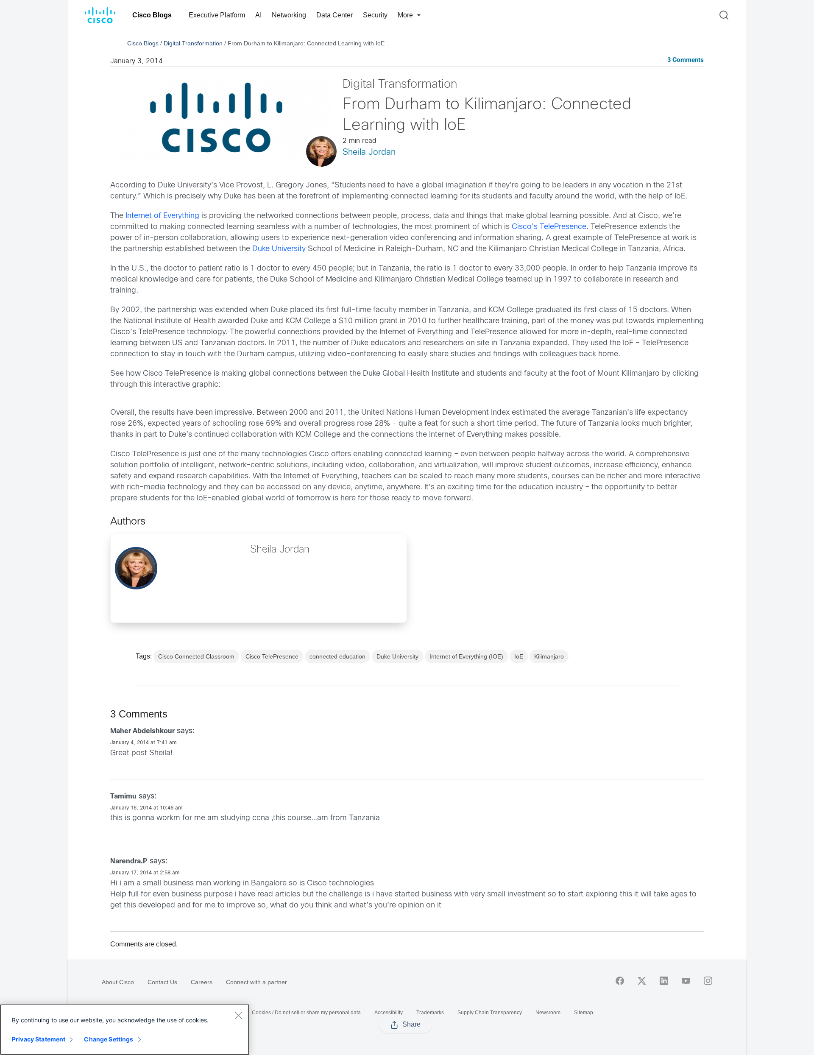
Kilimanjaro (549, 656)
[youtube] (686, 981)
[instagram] (708, 981)
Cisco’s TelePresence (548, 227)
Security (375, 15)
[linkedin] (664, 981)
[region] (124, 1029)
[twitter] (642, 981)
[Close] (238, 1015)
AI (258, 15)
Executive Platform (217, 15)
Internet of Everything (162, 216)
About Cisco (118, 982)
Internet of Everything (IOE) (466, 656)
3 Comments (685, 60)
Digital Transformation (193, 43)
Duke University (279, 249)
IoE (518, 656)
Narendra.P (129, 861)
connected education (337, 656)
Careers (201, 982)
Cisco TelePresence (271, 656)
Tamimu (123, 796)
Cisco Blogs (152, 15)
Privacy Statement (38, 1039)
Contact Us (162, 982)
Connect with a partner (256, 982)
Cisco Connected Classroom (196, 656)
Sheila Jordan (369, 152)
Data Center (334, 15)
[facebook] (620, 981)
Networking (289, 15)
